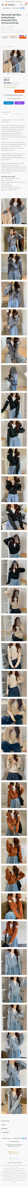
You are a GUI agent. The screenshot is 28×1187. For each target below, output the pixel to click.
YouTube (17, 1158)
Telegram (21, 8)
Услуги (3, 1124)
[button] (8, 73)
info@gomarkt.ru (14, 1141)
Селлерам (4, 1128)
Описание (5, 114)
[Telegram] (9, 102)
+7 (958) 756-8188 (16, 8)
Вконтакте (10, 1158)
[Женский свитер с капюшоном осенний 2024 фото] (14, 61)
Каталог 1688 (5, 1121)
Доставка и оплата (17, 114)
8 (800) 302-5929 (7, 8)
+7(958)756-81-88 (17, 1138)
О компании (5, 1132)
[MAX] (19, 102)
